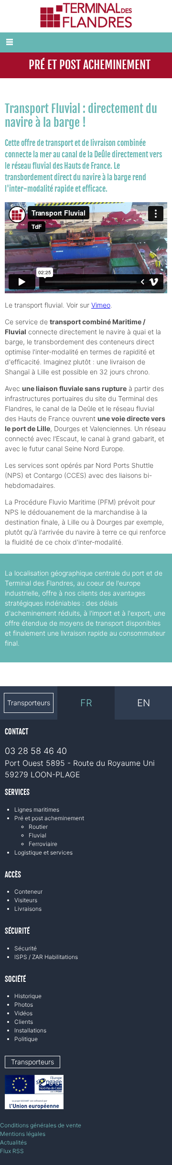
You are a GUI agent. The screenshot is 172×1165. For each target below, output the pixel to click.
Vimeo (100, 305)
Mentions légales (22, 1133)
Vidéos (23, 1013)
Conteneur (28, 891)
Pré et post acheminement (49, 818)
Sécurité (25, 948)
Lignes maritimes (36, 809)
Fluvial (37, 835)
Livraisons (28, 908)
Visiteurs (25, 900)
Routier (38, 826)
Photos (23, 1004)
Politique (26, 1038)
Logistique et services (43, 852)
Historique (28, 996)
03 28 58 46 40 (36, 751)
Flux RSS (12, 1151)
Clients (23, 1021)
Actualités (13, 1142)
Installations (30, 1030)
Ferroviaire (43, 843)
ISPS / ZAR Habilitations (46, 956)
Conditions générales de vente (40, 1125)
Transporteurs (28, 703)
